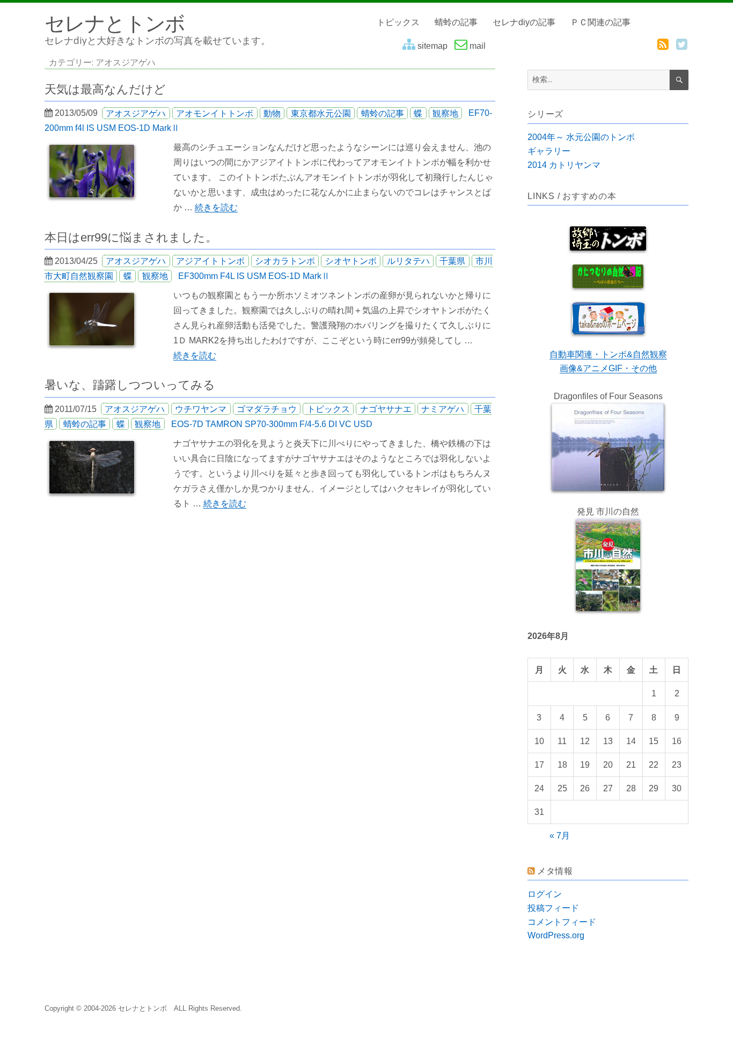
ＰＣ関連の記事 (600, 22)
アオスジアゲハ (136, 112)
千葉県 (452, 261)
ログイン (544, 894)
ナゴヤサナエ (386, 409)
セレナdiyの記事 (524, 22)
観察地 (445, 112)
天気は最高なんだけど (105, 89)
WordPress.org (555, 935)
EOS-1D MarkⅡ (149, 128)
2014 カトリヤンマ (563, 165)
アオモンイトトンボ (214, 112)
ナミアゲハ (442, 409)
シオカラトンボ (285, 261)
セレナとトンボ (115, 22)
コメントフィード (561, 922)
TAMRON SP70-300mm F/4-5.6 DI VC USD (289, 424)
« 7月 (559, 835)
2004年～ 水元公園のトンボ (581, 137)
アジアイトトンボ (210, 261)
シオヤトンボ (351, 261)
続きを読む (216, 207)
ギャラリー (548, 151)
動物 (272, 112)
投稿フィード (553, 908)
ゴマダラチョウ (267, 409)
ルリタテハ (408, 261)
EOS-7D (187, 424)
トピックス (398, 22)
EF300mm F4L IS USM (222, 276)
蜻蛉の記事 (456, 22)
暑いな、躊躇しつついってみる (130, 385)
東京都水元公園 (321, 112)
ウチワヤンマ (200, 409)
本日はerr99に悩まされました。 (131, 237)
